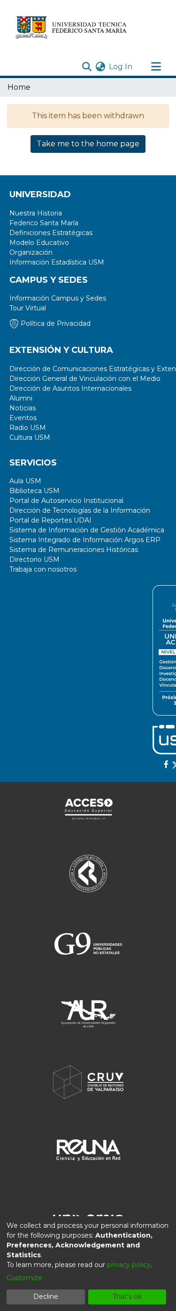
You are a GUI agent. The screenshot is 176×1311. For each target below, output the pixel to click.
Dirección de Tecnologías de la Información (79, 510)
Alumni (20, 398)
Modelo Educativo (39, 242)
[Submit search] (86, 66)
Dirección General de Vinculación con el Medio (85, 378)
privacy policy (129, 1265)
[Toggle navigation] (156, 67)
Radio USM (27, 427)
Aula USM (25, 481)
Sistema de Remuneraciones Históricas (73, 549)
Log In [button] (121, 66)
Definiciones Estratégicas (50, 233)
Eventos (23, 418)
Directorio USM (34, 559)
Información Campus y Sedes (57, 298)
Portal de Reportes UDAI (50, 520)
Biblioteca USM (34, 491)
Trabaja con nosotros (43, 569)
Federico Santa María (43, 223)
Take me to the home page (88, 143)
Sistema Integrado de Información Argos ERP (85, 540)
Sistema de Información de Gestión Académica (86, 530)
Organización (31, 252)
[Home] (72, 27)
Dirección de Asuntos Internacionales (70, 388)
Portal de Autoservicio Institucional (66, 500)
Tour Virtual (27, 308)
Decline (45, 1296)
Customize (24, 1278)
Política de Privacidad (55, 323)
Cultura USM (29, 437)
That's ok (127, 1296)
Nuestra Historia (35, 213)
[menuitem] (100, 66)
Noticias (22, 408)
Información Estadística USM (56, 262)
